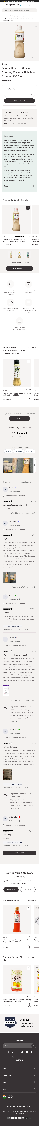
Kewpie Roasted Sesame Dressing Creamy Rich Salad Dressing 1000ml (14, 240)
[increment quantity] (31, 94)
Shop (4, 1068)
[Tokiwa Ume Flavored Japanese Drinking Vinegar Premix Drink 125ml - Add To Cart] (29, 1005)
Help (4, 1089)
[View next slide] (35, 57)
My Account (7, 1075)
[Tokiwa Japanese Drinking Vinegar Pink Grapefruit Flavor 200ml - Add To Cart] (29, 947)
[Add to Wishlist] (36, 25)
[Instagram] (17, 1052)
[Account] (28, 5)
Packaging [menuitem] (18, 451)
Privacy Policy (21, 1106)
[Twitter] (12, 1052)
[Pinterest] (22, 1052)
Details (6, 186)
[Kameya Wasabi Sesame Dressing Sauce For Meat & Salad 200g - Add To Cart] (29, 398)
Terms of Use (11, 1106)
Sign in (19, 418)
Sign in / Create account (13, 123)
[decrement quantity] (7, 94)
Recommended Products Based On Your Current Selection (14, 350)
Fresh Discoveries (11, 900)
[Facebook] (7, 1052)
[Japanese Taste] (13, 5)
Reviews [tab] (13, 427)
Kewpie (4, 64)
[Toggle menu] (3, 5)
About (5, 1082)
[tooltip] (12, 626)
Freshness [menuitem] (29, 451)
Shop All (31, 347)
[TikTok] (31, 1052)
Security (29, 1106)
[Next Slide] (34, 465)
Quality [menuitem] (8, 451)
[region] (19, 465)
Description (8, 136)
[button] (8, 80)
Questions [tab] (26, 427)
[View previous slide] (28, 57)
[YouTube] (27, 1052)
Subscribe (33, 1045)
